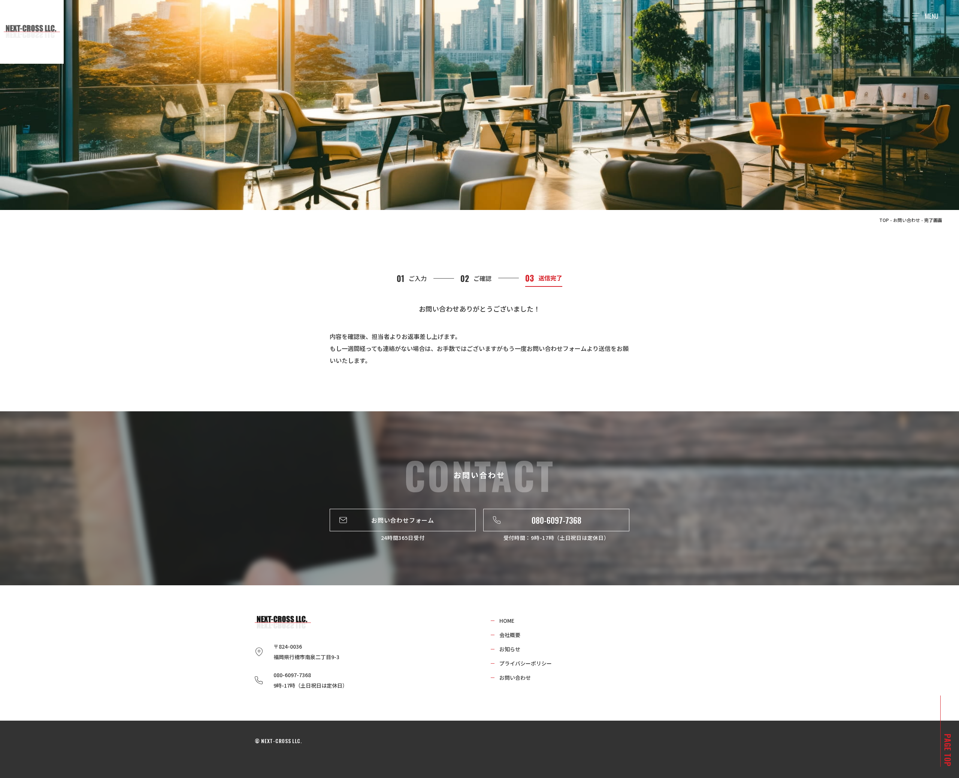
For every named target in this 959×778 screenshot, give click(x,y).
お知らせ (509, 649)
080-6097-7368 (556, 520)
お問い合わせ (906, 220)
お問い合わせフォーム (402, 520)
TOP (884, 220)
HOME (506, 620)
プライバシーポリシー (525, 663)
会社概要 (509, 635)
